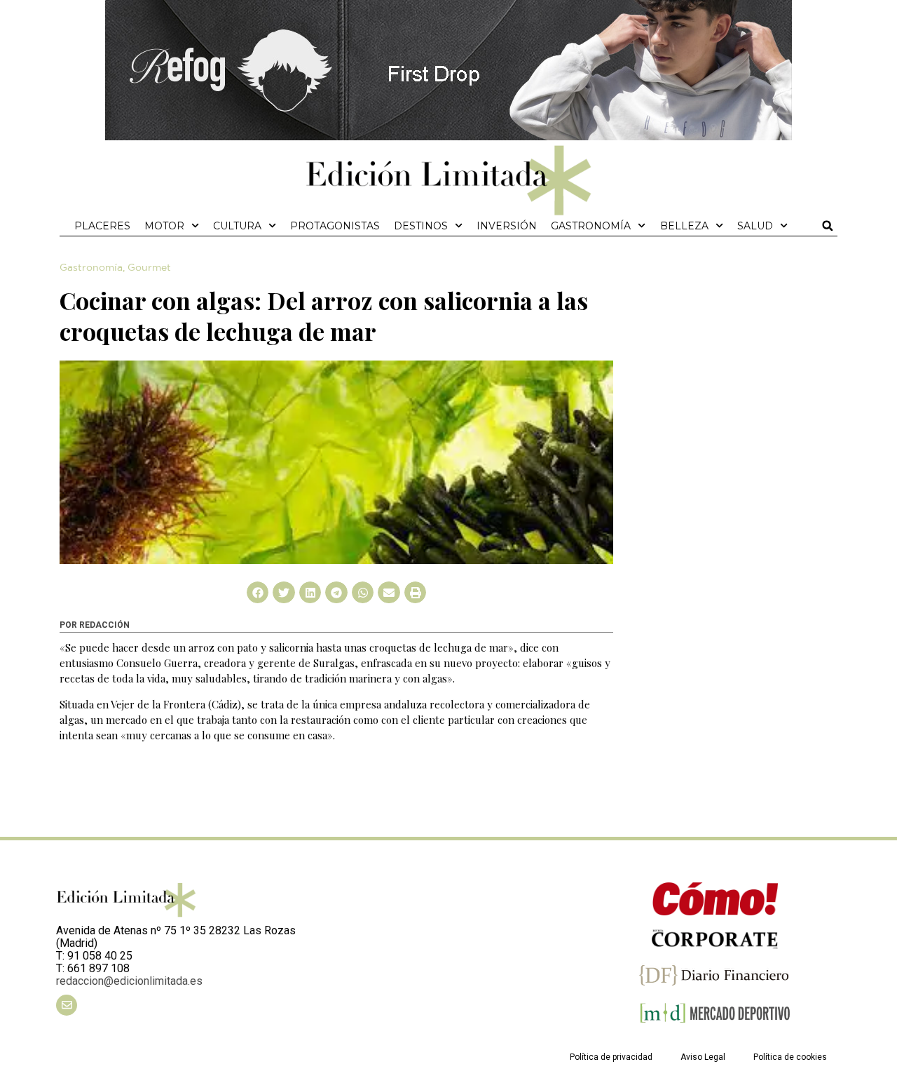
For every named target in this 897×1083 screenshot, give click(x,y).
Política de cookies (790, 1057)
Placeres (102, 226)
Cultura (237, 226)
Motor (164, 226)
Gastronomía (591, 226)
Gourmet (149, 268)
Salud (755, 226)
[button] (827, 226)
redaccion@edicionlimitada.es (129, 981)
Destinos (421, 226)
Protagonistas (335, 226)
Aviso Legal (702, 1057)
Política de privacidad (611, 1057)
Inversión (507, 226)
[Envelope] (66, 1005)
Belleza (684, 226)
